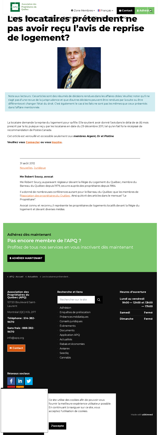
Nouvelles (26, 167)
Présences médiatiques (74, 316)
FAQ (124, 17)
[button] (99, 300)
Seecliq (64, 353)
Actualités (49, 17)
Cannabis (65, 357)
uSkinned (147, 414)
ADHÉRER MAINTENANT (27, 258)
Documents (67, 330)
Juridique (40, 167)
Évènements (67, 325)
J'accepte (57, 425)
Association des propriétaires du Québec (45, 195)
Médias (106, 17)
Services (30, 17)
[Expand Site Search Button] (150, 10)
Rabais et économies (72, 343)
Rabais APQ (70, 17)
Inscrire (57, 142)
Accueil (15, 17)
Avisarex (65, 348)
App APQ (91, 17)
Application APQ (70, 334)
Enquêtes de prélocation (75, 312)
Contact (127, 10)
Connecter (33, 142)
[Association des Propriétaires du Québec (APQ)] (27, 7)
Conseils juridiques (71, 321)
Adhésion (145, 10)
